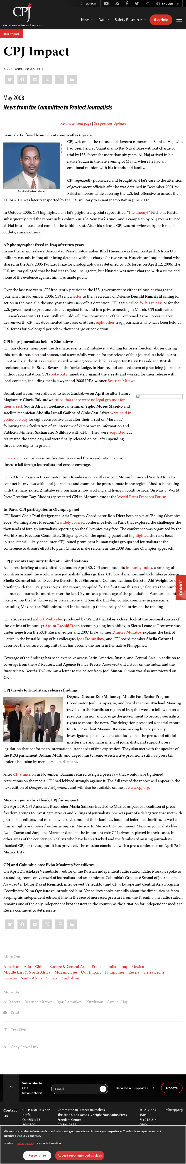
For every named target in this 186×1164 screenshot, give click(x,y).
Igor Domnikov (90, 639)
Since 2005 (12, 458)
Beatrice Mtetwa (121, 381)
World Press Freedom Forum (141, 497)
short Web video (49, 619)
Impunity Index (139, 568)
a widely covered (71, 522)
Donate (172, 1088)
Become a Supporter (132, 1088)
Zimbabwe (70, 978)
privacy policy (25, 1143)
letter (77, 296)
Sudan (51, 978)
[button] (177, 3)
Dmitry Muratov (127, 632)
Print (14, 1012)
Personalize (37, 1155)
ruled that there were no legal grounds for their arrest (64, 403)
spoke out (57, 374)
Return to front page (75, 124)
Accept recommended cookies (80, 1155)
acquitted (117, 432)
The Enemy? (138, 212)
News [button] (85, 19)
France (97, 967)
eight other (105, 322)
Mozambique (65, 972)
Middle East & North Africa (26, 972)
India (111, 967)
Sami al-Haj (117, 1002)
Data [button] (102, 19)
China (40, 967)
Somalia (10, 978)
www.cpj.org (138, 787)
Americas (11, 967)
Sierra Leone (153, 972)
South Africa (31, 978)
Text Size (18, 1030)
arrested (50, 361)
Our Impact (11, 34)
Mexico (137, 967)
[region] (93, 1144)
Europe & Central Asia (68, 967)
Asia (27, 967)
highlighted (139, 535)
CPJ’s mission (24, 774)
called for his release (146, 303)
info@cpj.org (174, 1109)
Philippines (114, 972)
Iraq (123, 967)
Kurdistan (94, 1002)
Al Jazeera (11, 1002)
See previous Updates (110, 124)
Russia (133, 972)
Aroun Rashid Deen (62, 626)
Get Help (161, 19)
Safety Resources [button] (129, 19)
